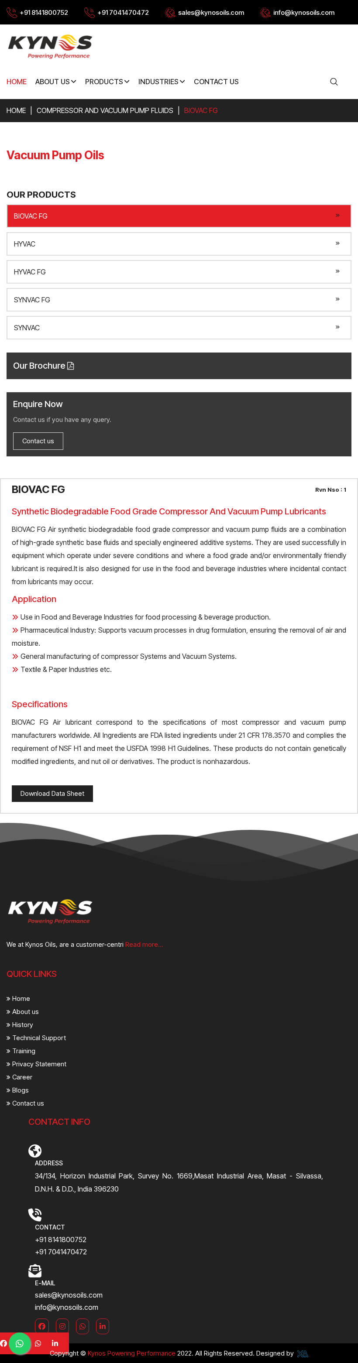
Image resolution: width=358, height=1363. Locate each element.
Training (22, 1051)
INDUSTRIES (158, 81)
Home (16, 110)
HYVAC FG (30, 271)
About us (24, 1011)
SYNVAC (27, 327)
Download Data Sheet (52, 793)
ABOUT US (52, 81)
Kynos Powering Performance (132, 1353)
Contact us (38, 441)
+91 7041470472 (123, 12)
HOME (17, 81)
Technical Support (38, 1038)
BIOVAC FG (31, 216)
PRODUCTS (104, 81)
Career (21, 1077)
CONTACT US (216, 81)
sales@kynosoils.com (211, 12)
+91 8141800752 (44, 12)
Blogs (19, 1090)
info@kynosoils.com (303, 12)
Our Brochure (40, 365)
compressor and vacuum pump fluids (105, 110)
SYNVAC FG (32, 299)
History (21, 1025)
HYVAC (24, 244)
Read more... (144, 944)
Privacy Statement (38, 1064)
